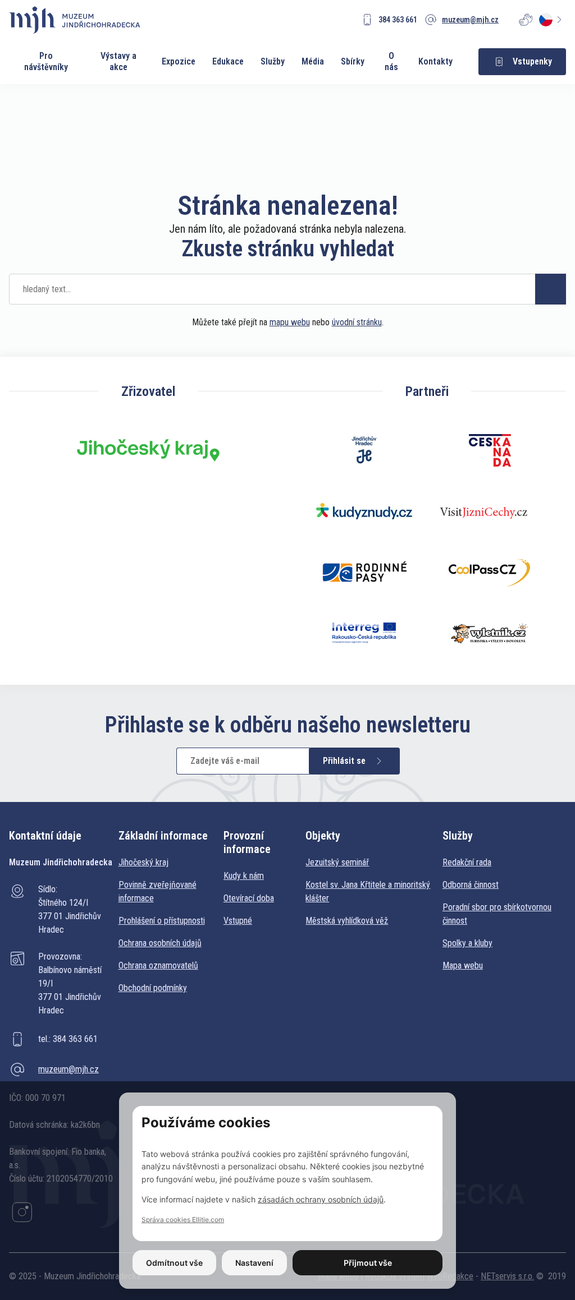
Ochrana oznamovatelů (158, 965)
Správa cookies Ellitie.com (183, 1219)
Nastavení (254, 1262)
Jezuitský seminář (337, 862)
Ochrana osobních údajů (160, 943)
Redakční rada (466, 862)
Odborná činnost (470, 884)
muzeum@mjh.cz (68, 1069)
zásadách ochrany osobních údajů (321, 1199)
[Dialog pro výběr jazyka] (552, 20)
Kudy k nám (243, 875)
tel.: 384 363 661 (68, 1039)
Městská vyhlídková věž (346, 920)
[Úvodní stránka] (74, 20)
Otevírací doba (248, 898)
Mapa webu (462, 965)
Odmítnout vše (174, 1262)
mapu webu (290, 322)
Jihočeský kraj (143, 862)
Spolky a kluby (467, 943)
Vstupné (237, 920)
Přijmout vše (368, 1262)
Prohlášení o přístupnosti (161, 920)
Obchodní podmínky (152, 988)
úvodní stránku (357, 322)
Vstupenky (532, 61)
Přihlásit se (344, 760)
